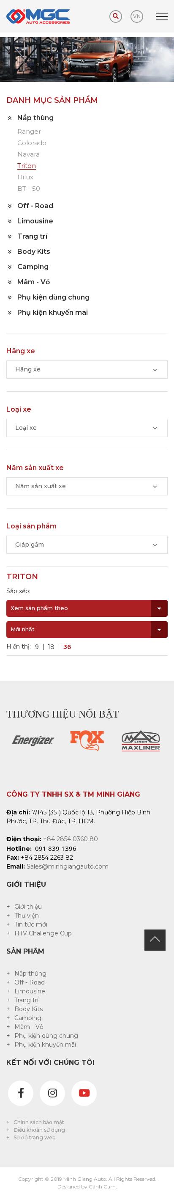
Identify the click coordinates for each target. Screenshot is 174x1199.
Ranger (29, 131)
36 (67, 647)
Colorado (31, 143)
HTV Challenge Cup (43, 933)
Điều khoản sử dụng (39, 1130)
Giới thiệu (28, 906)
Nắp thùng (30, 973)
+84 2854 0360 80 (70, 839)
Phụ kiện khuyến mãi (45, 1044)
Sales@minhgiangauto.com (68, 866)
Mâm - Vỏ (29, 1027)
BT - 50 (28, 188)
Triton (26, 166)
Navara (28, 154)
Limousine (29, 991)
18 (51, 647)
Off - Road (29, 982)
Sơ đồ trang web (34, 1137)
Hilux (25, 177)
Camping (27, 1018)
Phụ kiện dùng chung (46, 1036)
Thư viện (26, 915)
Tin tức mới (30, 924)
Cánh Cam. (103, 1186)
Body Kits (28, 1009)
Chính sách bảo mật (39, 1122)
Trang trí (26, 1000)
